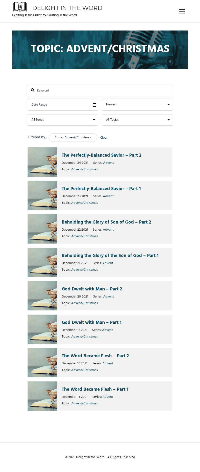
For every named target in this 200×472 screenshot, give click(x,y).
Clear (104, 138)
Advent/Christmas (84, 169)
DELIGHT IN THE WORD (67, 7)
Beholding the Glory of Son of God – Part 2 (106, 222)
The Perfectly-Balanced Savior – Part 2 (101, 155)
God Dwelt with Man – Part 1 (91, 322)
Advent (108, 163)
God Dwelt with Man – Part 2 (92, 289)
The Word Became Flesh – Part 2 (95, 356)
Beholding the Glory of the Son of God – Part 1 (110, 255)
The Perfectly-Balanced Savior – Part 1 (101, 189)
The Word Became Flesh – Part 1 (95, 389)
